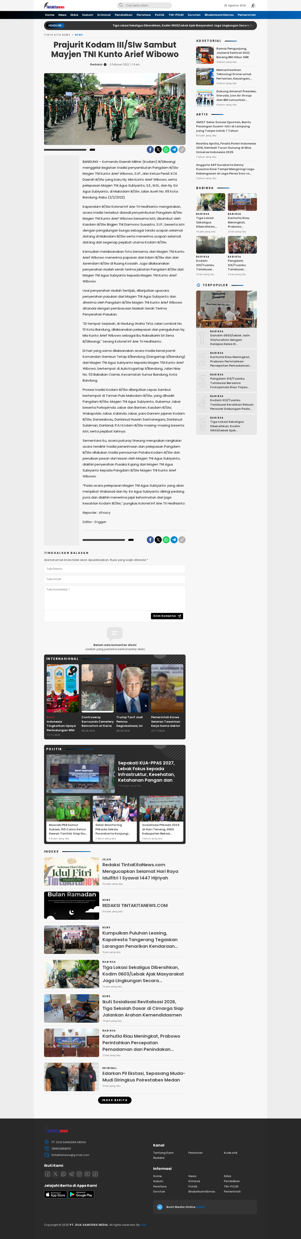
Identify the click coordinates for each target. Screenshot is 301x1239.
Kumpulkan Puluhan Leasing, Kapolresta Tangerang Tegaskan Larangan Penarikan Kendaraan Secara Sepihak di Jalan (140, 943)
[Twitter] (158, 149)
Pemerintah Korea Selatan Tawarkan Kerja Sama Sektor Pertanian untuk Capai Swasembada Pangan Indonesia (167, 728)
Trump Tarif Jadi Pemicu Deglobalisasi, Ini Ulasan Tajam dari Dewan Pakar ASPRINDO (130, 728)
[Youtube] (87, 1174)
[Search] (121, 5)
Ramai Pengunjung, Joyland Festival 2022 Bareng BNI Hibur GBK (233, 52)
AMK (143, 1225)
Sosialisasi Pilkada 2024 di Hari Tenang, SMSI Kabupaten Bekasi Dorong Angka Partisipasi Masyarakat (161, 833)
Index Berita (115, 1100)
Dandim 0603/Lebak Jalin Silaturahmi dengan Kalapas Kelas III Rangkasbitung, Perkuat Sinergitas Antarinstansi (230, 343)
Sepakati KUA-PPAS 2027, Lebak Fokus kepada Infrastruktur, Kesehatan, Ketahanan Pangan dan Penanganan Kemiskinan (146, 774)
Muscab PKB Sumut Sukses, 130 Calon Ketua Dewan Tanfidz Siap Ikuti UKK (68, 831)
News (79, 35)
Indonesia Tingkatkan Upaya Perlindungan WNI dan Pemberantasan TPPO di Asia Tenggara (63, 732)
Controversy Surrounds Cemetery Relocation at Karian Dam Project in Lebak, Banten (98, 725)
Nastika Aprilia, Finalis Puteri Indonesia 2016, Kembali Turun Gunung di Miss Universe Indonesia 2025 (226, 147)
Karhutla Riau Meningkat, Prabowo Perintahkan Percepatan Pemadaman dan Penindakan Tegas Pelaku (141, 1046)
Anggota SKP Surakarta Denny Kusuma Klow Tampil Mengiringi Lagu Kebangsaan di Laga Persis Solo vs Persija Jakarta (225, 171)
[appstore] (55, 1197)
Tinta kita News (57, 35)
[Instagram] (79, 1174)
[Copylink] (182, 149)
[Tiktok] (95, 1174)
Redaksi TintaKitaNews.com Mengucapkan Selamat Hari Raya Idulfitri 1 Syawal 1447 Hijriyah (140, 871)
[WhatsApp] (166, 149)
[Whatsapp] (63, 1174)
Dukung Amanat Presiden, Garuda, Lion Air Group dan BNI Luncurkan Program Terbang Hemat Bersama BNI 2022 (236, 99)
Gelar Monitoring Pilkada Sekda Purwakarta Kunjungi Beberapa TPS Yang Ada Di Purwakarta (114, 833)
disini (200, 1207)
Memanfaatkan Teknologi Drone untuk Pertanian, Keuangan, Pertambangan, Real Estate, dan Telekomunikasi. (233, 80)
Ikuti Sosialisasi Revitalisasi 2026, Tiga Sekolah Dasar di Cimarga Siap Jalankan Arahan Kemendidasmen (143, 1008)
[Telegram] (174, 149)
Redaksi (96, 64)
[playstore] (81, 1197)
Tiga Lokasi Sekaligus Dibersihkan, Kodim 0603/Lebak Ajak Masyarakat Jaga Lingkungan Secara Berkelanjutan (156, 25)
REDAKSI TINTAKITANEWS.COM (135, 905)
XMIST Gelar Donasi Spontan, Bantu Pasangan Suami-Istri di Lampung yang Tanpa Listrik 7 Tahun (223, 126)
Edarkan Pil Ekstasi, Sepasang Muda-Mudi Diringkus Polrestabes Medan (143, 1076)
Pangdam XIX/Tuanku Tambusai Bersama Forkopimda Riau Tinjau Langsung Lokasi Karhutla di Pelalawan (242, 275)
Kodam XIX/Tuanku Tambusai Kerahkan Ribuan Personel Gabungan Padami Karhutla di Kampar (209, 275)
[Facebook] (150, 149)
